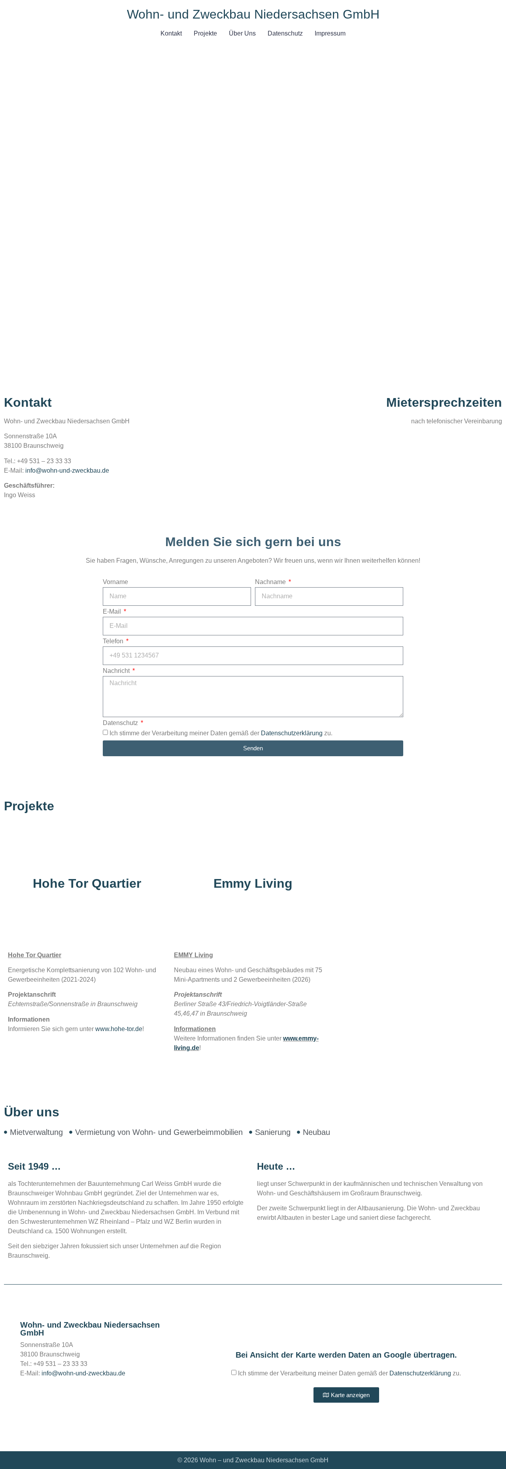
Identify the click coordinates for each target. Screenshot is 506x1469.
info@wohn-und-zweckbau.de (67, 470)
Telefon (114, 641)
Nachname (271, 582)
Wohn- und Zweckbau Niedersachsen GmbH (253, 14)
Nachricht (117, 671)
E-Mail (113, 612)
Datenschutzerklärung (292, 732)
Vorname (115, 582)
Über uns (242, 33)
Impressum (330, 33)
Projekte (205, 33)
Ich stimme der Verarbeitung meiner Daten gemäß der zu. (221, 732)
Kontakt (171, 33)
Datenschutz (285, 33)
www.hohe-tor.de (118, 1029)
